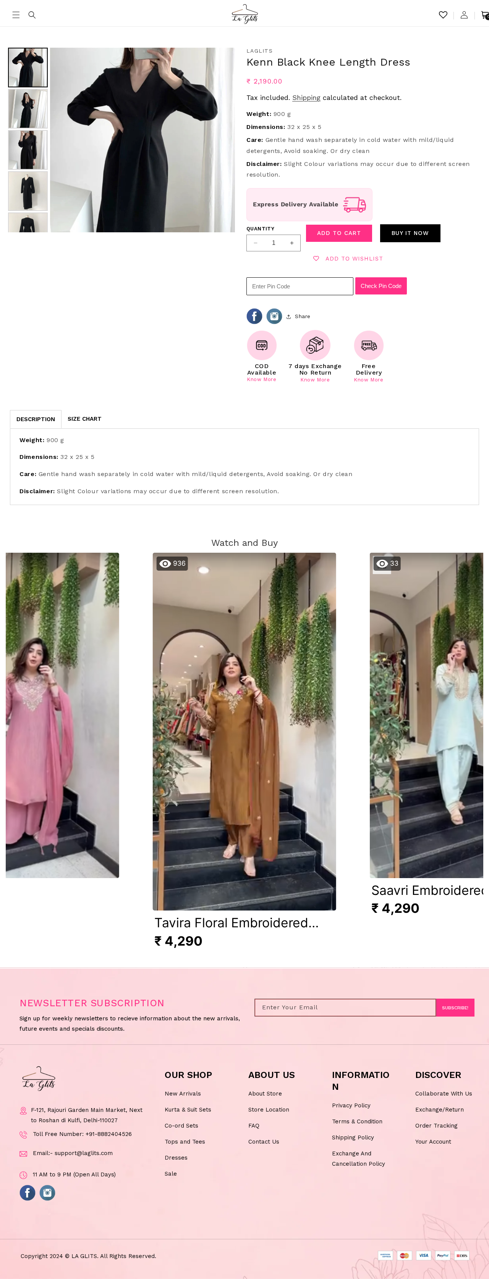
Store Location (268, 1109)
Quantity (260, 229)
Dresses (176, 1157)
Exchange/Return (439, 1109)
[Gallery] (120, 140)
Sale (171, 1173)
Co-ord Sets (181, 1125)
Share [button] (303, 316)
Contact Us (263, 1141)
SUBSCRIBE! (455, 1007)
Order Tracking (436, 1125)
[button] (16, 14)
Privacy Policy (351, 1105)
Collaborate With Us (443, 1093)
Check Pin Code (381, 286)
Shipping (306, 97)
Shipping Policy (353, 1137)
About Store (265, 1093)
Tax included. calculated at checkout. (324, 97)
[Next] (224, 140)
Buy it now (410, 233)
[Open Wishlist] (443, 14)
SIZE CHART (85, 418)
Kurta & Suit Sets (188, 1109)
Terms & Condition (357, 1121)
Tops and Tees (185, 1141)
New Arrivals (183, 1093)
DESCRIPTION (35, 419)
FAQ (253, 1125)
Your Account (433, 1141)
